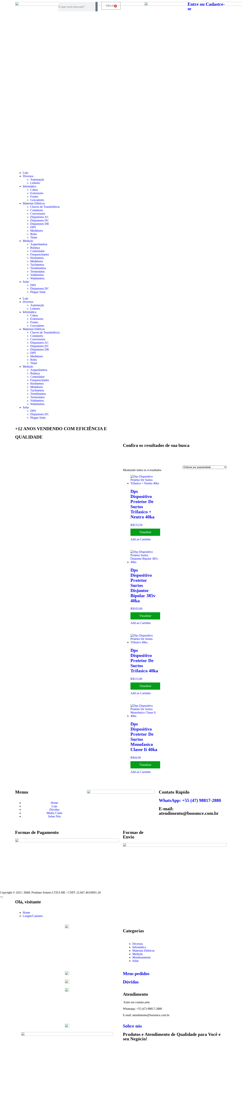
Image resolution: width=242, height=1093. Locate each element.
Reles (33, 234)
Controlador (37, 251)
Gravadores (37, 200)
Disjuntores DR (39, 223)
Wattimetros (37, 278)
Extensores (36, 193)
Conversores (37, 213)
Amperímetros (38, 244)
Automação (37, 179)
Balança (35, 247)
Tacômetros (37, 264)
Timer (33, 237)
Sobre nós (132, 1026)
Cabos (34, 189)
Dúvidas (131, 981)
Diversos (28, 176)
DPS (33, 227)
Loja (25, 172)
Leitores (35, 183)
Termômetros (38, 268)
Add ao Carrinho (140, 539)
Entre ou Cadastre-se (206, 6)
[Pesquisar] (96, 6)
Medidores (36, 230)
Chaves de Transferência (45, 206)
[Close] (1, 896)
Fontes (34, 196)
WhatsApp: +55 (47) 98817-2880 (190, 800)
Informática (29, 186)
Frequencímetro (39, 254)
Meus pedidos (136, 973)
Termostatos (37, 271)
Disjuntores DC (39, 220)
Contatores (36, 210)
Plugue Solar (38, 292)
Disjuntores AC (39, 217)
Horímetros (37, 257)
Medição (28, 240)
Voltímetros (37, 275)
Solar (26, 281)
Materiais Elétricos (34, 203)
